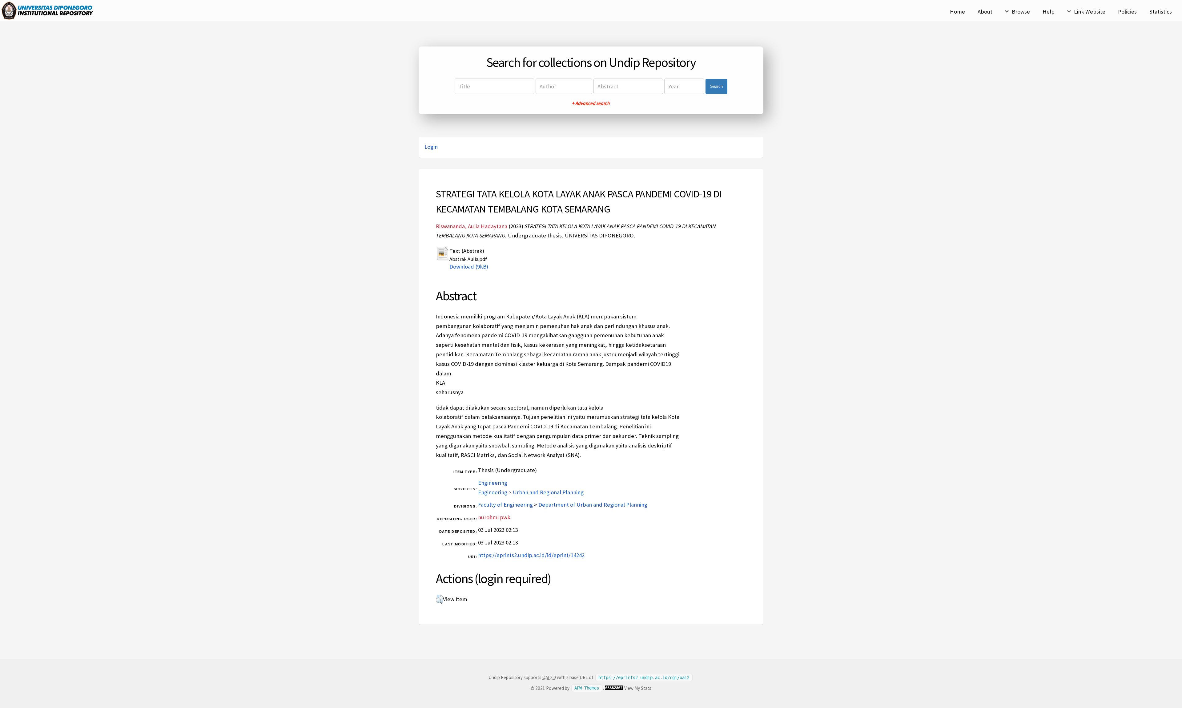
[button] (439, 599)
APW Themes (586, 688)
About (985, 11)
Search (716, 86)
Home (957, 11)
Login (431, 146)
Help (1049, 11)
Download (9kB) (468, 266)
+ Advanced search (591, 103)
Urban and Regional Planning (548, 492)
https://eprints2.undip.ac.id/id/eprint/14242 (531, 555)
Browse (1021, 11)
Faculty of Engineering (505, 504)
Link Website (1089, 11)
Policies (1127, 11)
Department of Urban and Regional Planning (592, 504)
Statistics (1160, 11)
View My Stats (637, 688)
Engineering (492, 482)
